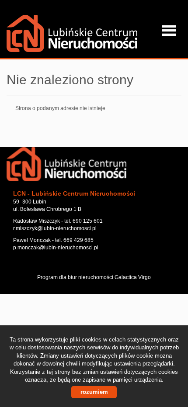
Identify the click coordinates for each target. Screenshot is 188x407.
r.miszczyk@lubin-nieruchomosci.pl (55, 228)
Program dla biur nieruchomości (76, 277)
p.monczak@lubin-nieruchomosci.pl (55, 248)
